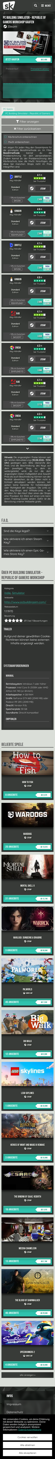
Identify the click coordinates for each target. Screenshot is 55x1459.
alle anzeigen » (27, 1375)
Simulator (18, 593)
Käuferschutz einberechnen (22, 137)
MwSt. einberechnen (18, 142)
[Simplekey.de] (9, 5)
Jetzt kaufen (26, 59)
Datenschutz (15, 1412)
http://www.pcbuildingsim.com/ (25, 602)
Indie (7, 593)
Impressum (14, 1404)
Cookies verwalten (28, 1437)
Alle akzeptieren (27, 1452)
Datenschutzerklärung (29, 1429)
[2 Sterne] (8, 620)
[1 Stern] (6, 620)
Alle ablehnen (27, 1445)
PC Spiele (8, 109)
